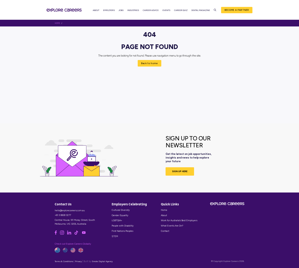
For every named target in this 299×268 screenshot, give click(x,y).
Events (166, 10)
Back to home (149, 63)
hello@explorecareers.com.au (70, 210)
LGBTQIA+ (117, 220)
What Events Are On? (172, 225)
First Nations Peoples (122, 231)
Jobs (121, 10)
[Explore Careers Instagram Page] (63, 233)
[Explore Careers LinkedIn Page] (70, 233)
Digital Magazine (200, 10)
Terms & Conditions (64, 261)
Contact (165, 231)
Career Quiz (181, 10)
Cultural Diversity (121, 210)
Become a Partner (237, 10)
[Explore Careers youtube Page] (85, 233)
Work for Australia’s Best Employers (179, 220)
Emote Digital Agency (102, 261)
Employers (109, 10)
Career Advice (151, 10)
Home (164, 210)
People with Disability (123, 225)
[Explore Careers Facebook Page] (57, 233)
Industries (133, 10)
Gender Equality (120, 215)
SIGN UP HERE (180, 171)
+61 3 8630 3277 (63, 215)
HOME (57, 23)
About (96, 10)
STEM (115, 236)
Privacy (78, 261)
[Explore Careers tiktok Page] (77, 233)
